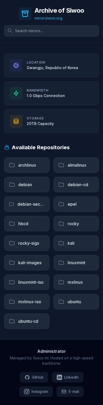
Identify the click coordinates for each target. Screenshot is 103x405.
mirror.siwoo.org (48, 18)
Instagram (39, 391)
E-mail (74, 391)
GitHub (38, 377)
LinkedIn (71, 377)
